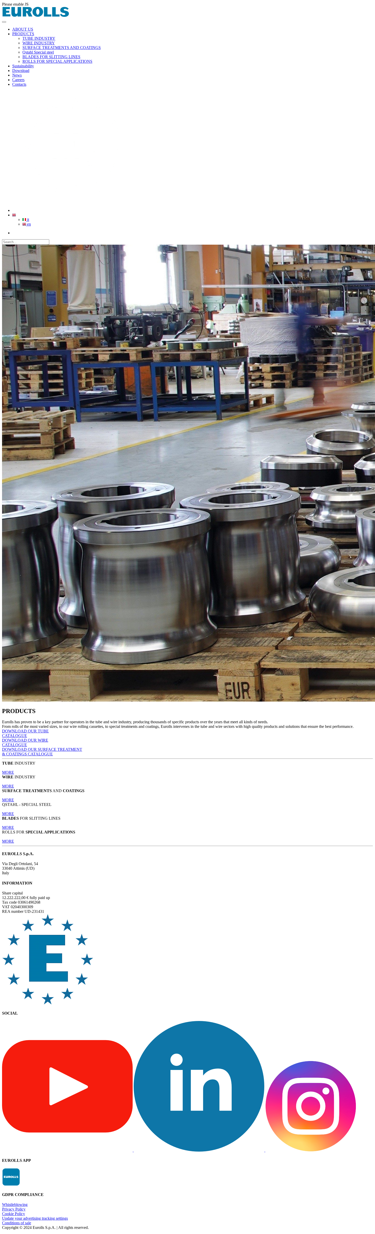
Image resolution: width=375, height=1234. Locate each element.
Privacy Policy (14, 1209)
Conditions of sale (16, 1223)
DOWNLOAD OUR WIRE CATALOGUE (25, 742)
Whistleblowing (15, 1204)
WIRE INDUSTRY (38, 43)
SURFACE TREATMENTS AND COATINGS (61, 47)
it (27, 219)
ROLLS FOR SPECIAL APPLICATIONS (57, 61)
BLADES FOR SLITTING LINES (51, 57)
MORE (8, 772)
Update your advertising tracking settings (35, 1218)
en (28, 224)
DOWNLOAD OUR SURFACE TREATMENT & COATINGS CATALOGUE (42, 751)
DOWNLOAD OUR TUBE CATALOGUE (25, 733)
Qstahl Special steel (38, 52)
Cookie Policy (13, 1214)
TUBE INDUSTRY (38, 38)
